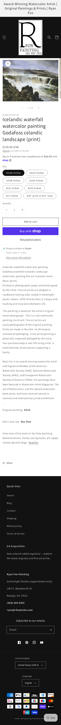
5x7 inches (12, 195)
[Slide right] (38, 107)
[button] (4, 37)
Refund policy (14, 526)
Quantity (7, 203)
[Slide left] (22, 107)
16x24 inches (36, 172)
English (28, 682)
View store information (18, 257)
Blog (9, 503)
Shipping (6, 151)
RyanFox (33, 442)
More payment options (30, 239)
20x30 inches (13, 172)
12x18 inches (13, 180)
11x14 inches (36, 180)
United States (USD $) (28, 665)
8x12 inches (12, 188)
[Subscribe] (50, 629)
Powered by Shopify (39, 718)
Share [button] (9, 462)
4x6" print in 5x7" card (40, 195)
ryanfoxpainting (26, 718)
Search (10, 495)
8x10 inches (34, 188)
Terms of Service (16, 533)
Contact (11, 510)
